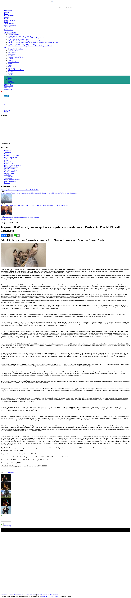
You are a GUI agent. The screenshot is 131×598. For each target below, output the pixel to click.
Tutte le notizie (8, 30)
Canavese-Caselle (13, 50)
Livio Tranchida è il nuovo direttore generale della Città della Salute (20, 217)
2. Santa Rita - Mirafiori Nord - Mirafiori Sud (20, 36)
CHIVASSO (7, 84)
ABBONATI (8, 89)
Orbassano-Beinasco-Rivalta (16, 70)
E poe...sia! (7, 162)
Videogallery (7, 152)
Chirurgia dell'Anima (10, 181)
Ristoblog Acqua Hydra (11, 167)
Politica (6, 14)
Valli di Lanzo (12, 52)
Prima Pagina (8, 10)
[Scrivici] (4, 109)
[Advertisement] (14, 129)
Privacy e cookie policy (52, 596)
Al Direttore (7, 26)
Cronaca (6, 12)
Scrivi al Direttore (47, 595)
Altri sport (11, 82)
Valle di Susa (11, 68)
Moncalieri (11, 55)
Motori (6, 160)
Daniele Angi (7, 525)
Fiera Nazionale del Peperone (12, 165)
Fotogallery (7, 151)
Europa (10, 74)
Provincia (10, 71)
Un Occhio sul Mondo (10, 170)
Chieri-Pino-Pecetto (13, 62)
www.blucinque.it (8, 472)
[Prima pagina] (1, 92)
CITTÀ (6, 47)
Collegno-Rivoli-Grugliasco (16, 49)
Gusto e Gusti (8, 178)
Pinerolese (11, 60)
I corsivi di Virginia (9, 163)
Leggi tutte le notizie (6, 219)
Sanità (6, 22)
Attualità (6, 17)
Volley (9, 79)
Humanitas (7, 154)
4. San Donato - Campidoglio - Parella (18, 39)
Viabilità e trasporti (9, 23)
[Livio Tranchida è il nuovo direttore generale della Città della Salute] (6, 214)
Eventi (6, 18)
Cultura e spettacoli (9, 20)
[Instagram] (4, 99)
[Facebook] (4, 97)
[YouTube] (4, 102)
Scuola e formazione (10, 25)
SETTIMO (7, 87)
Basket (10, 81)
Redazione (17, 595)
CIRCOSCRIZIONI (10, 33)
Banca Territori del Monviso (12, 179)
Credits (43, 596)
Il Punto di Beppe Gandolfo (12, 155)
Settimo (10, 63)
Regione (10, 73)
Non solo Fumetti (9, 173)
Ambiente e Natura (9, 159)
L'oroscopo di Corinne (10, 157)
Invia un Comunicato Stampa (28, 595)
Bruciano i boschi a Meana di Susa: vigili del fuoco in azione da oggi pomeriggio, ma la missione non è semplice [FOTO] (35, 205)
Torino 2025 (7, 175)
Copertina (7, 183)
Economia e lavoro (9, 15)
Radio (6, 96)
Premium (55, 595)
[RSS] (4, 105)
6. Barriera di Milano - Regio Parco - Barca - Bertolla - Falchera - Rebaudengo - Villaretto (33, 42)
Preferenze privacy (65, 596)
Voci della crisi (8, 176)
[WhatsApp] (4, 104)
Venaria (10, 65)
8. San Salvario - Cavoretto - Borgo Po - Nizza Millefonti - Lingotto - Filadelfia (30, 46)
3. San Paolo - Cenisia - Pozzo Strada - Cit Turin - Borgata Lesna (26, 38)
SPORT (6, 76)
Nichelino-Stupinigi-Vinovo (16, 57)
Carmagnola (11, 54)
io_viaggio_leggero (9, 171)
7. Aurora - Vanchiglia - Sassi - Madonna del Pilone (22, 44)
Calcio (9, 78)
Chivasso (10, 58)
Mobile (6, 112)
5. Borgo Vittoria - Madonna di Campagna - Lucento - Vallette (25, 41)
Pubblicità (39, 595)
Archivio (7, 110)
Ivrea (9, 66)
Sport (5, 28)
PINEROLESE (8, 86)
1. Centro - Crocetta (13, 34)
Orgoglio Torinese (9, 168)
